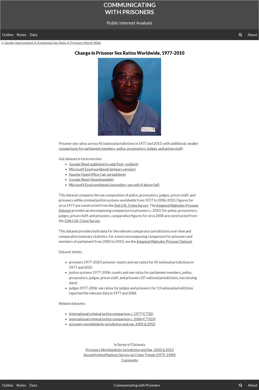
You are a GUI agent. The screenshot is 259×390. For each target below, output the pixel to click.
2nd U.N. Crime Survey (131, 205)
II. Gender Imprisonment (17, 43)
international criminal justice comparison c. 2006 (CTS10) (112, 319)
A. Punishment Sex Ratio (50, 43)
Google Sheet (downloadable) (91, 179)
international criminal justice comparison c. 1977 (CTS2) (111, 314)
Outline (7, 35)
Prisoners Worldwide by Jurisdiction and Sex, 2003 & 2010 (129, 350)
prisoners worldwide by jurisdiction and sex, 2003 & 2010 (112, 324)
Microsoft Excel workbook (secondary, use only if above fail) (114, 185)
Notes (21, 35)
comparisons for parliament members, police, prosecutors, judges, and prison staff (121, 148)
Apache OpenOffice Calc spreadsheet (97, 174)
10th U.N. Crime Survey (82, 221)
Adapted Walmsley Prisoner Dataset (164, 241)
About (252, 35)
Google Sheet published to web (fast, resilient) (103, 164)
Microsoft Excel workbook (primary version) (102, 169)
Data (33, 35)
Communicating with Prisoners (130, 8)
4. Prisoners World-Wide (84, 43)
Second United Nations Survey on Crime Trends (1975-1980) (130, 355)
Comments (129, 360)
